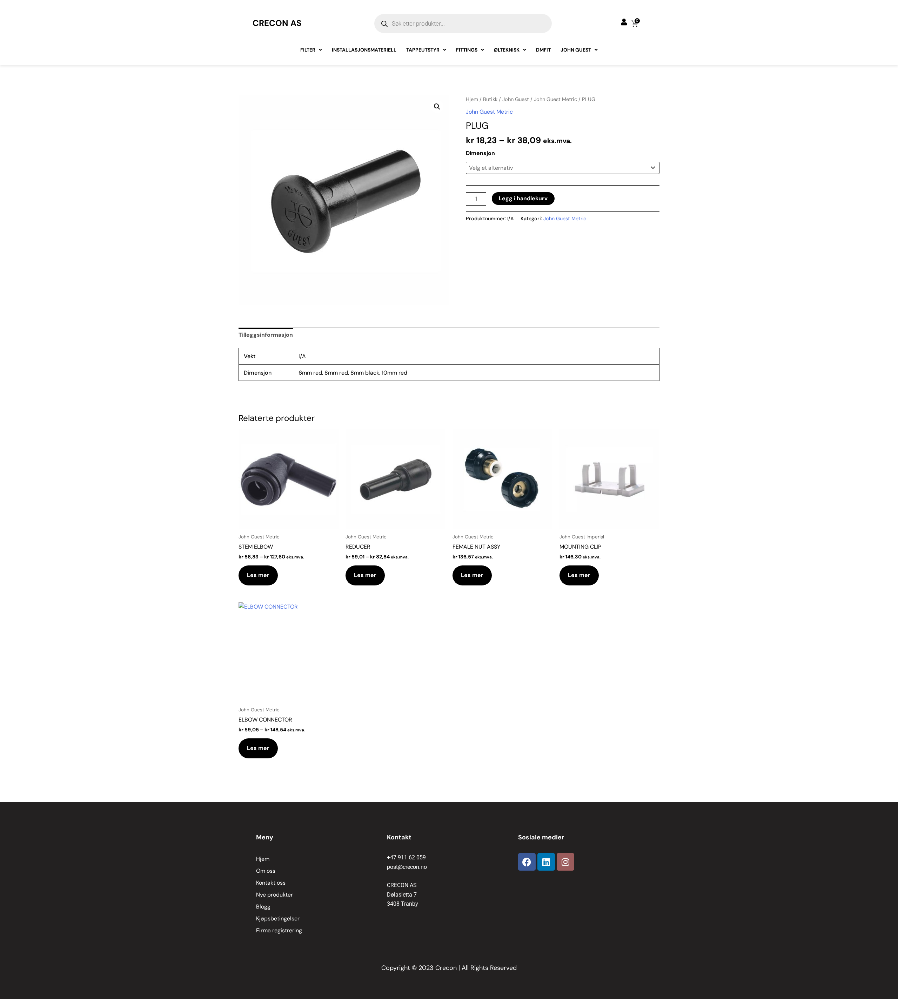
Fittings (466, 50)
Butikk (490, 99)
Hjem (472, 99)
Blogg (263, 906)
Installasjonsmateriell (364, 50)
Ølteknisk (507, 50)
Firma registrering (279, 930)
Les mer (258, 575)
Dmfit (543, 50)
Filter (307, 50)
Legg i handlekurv (523, 198)
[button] (437, 106)
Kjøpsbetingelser (278, 918)
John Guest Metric (555, 99)
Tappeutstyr (423, 50)
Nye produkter (274, 894)
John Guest (576, 50)
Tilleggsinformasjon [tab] (266, 334)
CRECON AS (277, 23)
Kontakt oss (271, 882)
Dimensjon (480, 153)
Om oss (265, 870)
